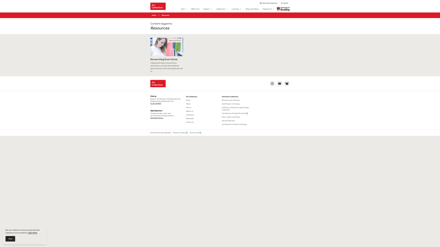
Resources (165, 15)
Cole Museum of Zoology (231, 104)
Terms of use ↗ (195, 133)
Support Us (267, 9)
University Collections (270, 3)
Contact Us (190, 122)
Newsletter (190, 118)
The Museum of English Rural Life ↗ (235, 113)
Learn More (32, 233)
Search (285, 3)
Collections (220, 9)
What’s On (195, 9)
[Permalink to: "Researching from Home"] (166, 55)
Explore (206, 9)
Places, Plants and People (231, 117)
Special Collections (228, 121)
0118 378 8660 (155, 104)
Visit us (188, 108)
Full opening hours (156, 118)
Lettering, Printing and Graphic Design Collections (235, 109)
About (188, 104)
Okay (10, 239)
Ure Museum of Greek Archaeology (234, 124)
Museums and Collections (231, 100)
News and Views (252, 9)
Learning (235, 9)
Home (154, 15)
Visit (183, 9)
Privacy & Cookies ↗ (180, 133)
